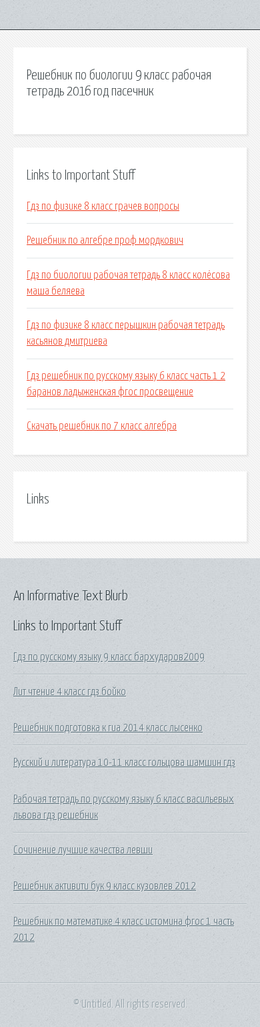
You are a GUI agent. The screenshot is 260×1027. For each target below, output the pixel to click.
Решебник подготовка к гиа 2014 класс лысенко (108, 728)
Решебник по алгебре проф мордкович (105, 240)
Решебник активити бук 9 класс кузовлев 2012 (104, 886)
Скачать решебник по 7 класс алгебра (102, 426)
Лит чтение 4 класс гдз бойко (69, 691)
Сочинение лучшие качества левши (83, 850)
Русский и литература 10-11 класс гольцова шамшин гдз (124, 762)
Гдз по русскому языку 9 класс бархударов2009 (109, 657)
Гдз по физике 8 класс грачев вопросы (103, 206)
